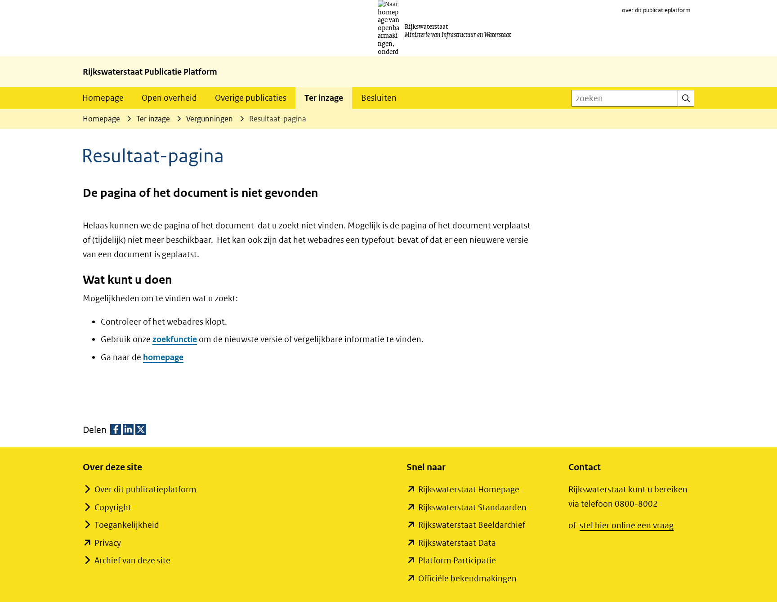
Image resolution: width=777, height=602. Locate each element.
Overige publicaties (250, 98)
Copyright (112, 507)
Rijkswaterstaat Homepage (468, 489)
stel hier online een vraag (627, 525)
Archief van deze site (132, 560)
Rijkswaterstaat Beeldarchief (471, 525)
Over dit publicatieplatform (145, 489)
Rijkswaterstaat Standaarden (472, 507)
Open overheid (169, 98)
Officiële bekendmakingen (467, 578)
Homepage (103, 98)
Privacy (107, 543)
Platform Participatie (457, 560)
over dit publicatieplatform (656, 10)
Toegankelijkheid (126, 525)
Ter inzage (323, 98)
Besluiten (379, 98)
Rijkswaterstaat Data (457, 543)
